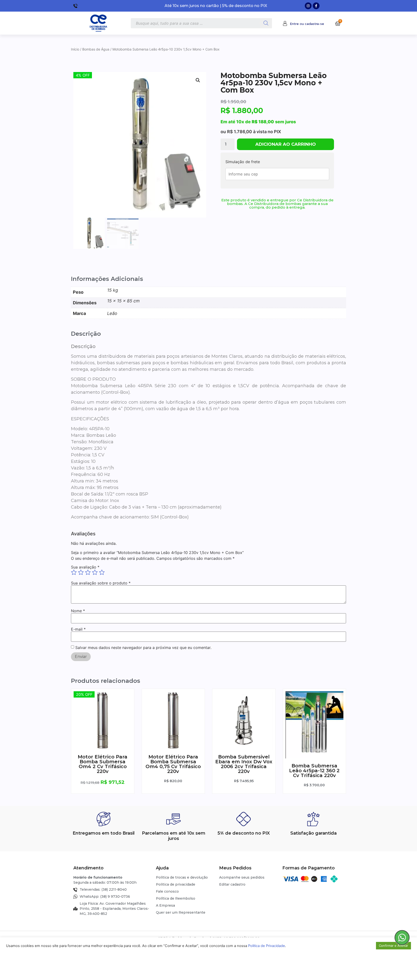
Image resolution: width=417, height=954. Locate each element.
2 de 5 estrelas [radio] (81, 572)
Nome (78, 611)
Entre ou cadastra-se (307, 24)
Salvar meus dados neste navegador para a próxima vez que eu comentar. (143, 647)
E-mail (78, 629)
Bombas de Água (95, 49)
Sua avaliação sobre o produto (101, 583)
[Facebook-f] (316, 5)
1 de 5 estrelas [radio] (74, 572)
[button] (198, 80)
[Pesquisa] (266, 23)
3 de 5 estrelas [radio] (88, 572)
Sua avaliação (85, 567)
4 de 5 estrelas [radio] (95, 572)
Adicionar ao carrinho (285, 144)
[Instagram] (308, 5)
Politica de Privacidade (266, 946)
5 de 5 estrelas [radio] (102, 572)
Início (75, 49)
